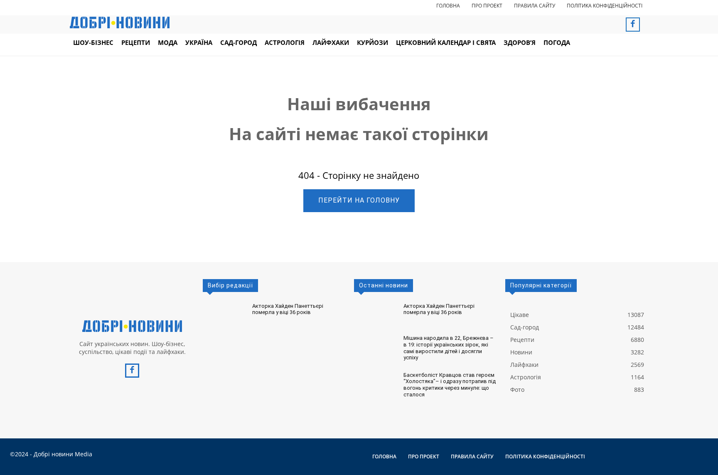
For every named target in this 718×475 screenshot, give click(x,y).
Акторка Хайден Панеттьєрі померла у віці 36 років (287, 309)
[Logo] (132, 326)
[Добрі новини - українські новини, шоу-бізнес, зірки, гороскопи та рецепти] (120, 22)
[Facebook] (633, 24)
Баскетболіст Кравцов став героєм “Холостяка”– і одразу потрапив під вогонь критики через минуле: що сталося (449, 385)
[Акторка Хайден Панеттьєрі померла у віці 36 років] (224, 315)
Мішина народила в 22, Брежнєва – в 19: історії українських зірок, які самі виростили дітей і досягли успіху (448, 348)
